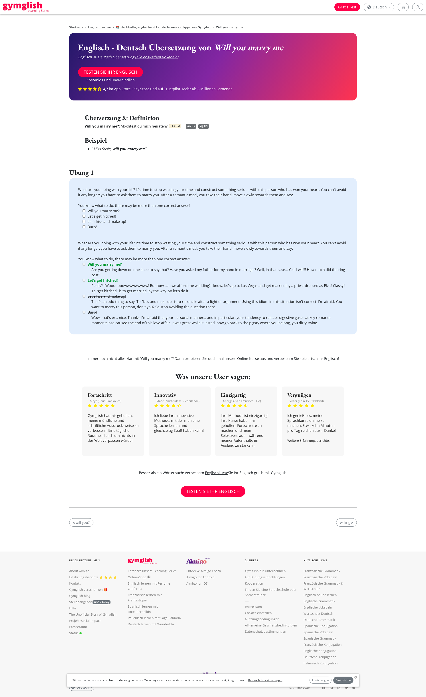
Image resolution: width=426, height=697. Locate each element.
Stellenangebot (89, 602)
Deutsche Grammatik (319, 620)
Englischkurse (216, 472)
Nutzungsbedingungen (262, 619)
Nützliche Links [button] (315, 560)
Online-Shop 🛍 (139, 577)
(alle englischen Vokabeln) (156, 57)
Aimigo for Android (200, 577)
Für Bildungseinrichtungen (265, 577)
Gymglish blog (79, 596)
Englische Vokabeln (318, 607)
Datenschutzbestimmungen (265, 680)
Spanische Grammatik (320, 638)
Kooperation (254, 583)
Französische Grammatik (322, 571)
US (206, 126)
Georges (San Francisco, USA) (242, 401)
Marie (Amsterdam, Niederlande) (177, 401)
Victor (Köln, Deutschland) (307, 401)
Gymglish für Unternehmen (265, 571)
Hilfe (72, 608)
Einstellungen (320, 680)
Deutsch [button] (380, 7)
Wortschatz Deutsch (318, 613)
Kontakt (75, 583)
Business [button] (251, 560)
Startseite (76, 27)
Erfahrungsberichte (83, 577)
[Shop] (403, 7)
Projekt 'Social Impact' (85, 620)
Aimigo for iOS (197, 583)
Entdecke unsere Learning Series (152, 571)
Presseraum (78, 627)
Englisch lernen (99, 27)
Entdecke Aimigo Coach (203, 571)
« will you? (81, 522)
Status (74, 633)
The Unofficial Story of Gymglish (92, 614)
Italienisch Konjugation (321, 663)
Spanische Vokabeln (318, 632)
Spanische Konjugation (321, 626)
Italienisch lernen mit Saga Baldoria (154, 618)
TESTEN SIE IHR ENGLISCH (110, 72)
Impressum (253, 607)
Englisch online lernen (320, 595)
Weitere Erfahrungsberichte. (308, 440)
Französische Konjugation (323, 644)
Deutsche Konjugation (320, 657)
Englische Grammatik (319, 601)
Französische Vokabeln (320, 577)
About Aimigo (79, 571)
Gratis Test (347, 7)
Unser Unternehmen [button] (84, 560)
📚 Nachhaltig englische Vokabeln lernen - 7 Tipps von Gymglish (163, 27)
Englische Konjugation (320, 651)
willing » (346, 522)
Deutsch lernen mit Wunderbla (151, 624)
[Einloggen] (417, 7)
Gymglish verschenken (86, 589)
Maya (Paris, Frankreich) (105, 401)
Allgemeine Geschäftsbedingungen (271, 625)
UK (193, 126)
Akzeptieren (343, 680)
